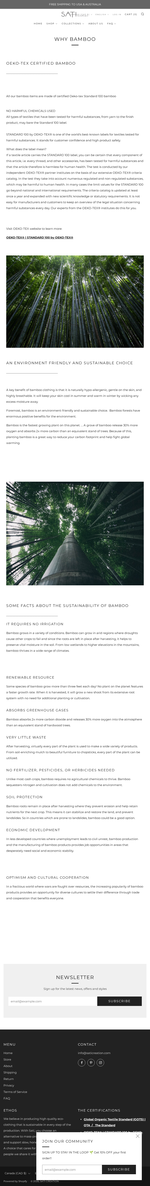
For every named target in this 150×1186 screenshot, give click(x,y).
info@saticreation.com (94, 1053)
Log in (117, 14)
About (8, 1066)
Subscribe (119, 1001)
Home (38, 23)
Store (7, 1059)
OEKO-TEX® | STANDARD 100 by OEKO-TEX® (39, 237)
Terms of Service (15, 1092)
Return (9, 1079)
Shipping (10, 1072)
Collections (71, 23)
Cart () (131, 14)
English (101, 14)
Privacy (9, 1085)
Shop (50, 23)
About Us (95, 23)
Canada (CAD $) (15, 1173)
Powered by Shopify (15, 1181)
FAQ (110, 23)
